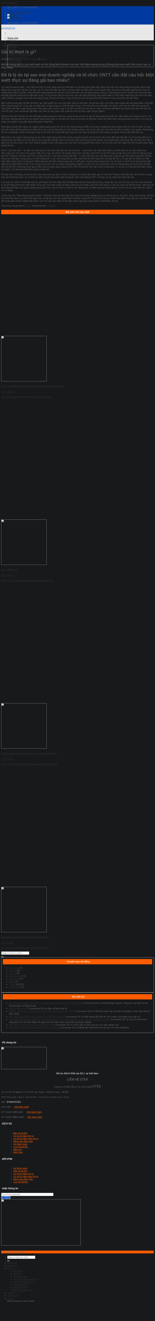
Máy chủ (17, 1149)
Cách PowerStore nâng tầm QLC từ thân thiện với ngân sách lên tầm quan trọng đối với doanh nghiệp (59, 1019)
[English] (12, 15)
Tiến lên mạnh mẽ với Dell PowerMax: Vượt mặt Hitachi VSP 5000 (42, 1011)
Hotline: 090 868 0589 (18, 12)
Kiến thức (13, 979)
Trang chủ (12, 38)
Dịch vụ (11, 43)
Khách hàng (15, 976)
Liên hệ (11, 1298)
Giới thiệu (12, 40)
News (12, 981)
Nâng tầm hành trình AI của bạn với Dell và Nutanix (34, 1027)
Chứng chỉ (14, 968)
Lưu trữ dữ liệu (20, 1146)
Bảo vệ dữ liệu (14, 62)
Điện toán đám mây (23, 1141)
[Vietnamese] (14, 18)
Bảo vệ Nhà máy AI (18, 1008)
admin (44, 59)
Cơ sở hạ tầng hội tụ (17, 57)
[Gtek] (8, 28)
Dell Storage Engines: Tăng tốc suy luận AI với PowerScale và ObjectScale (45, 1003)
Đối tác (12, 973)
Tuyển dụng (13, 71)
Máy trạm (12, 46)
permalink (51, 206)
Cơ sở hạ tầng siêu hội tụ (19, 54)
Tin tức (3, 45)
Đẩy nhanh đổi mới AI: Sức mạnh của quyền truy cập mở (37, 1016)
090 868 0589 (21, 1107)
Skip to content (8, 2)
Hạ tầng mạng (20, 1144)
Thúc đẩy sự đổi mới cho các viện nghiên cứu (31, 1025)
